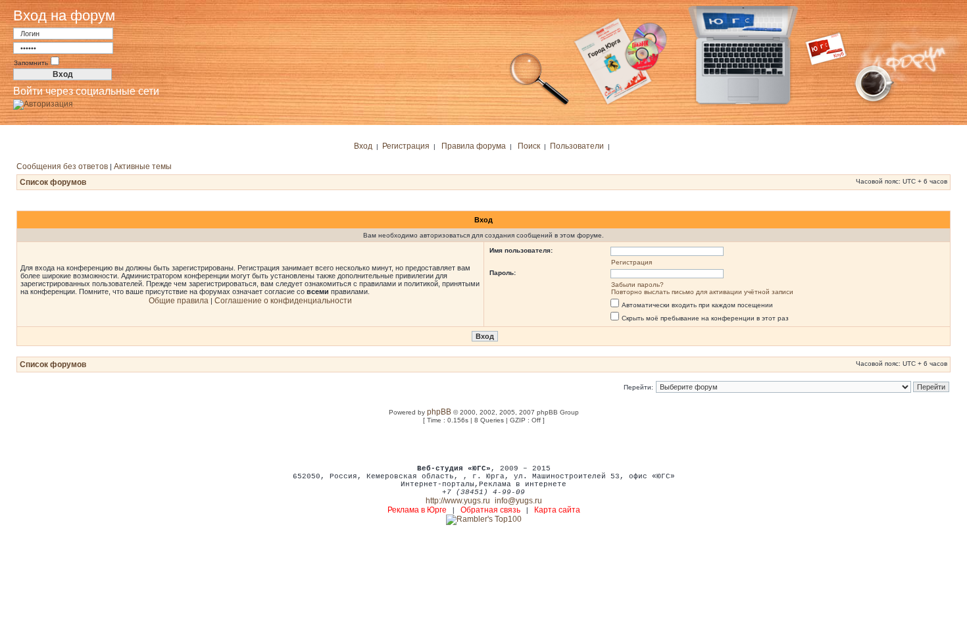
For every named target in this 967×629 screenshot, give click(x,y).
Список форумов (53, 182)
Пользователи (577, 146)
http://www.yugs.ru (458, 500)
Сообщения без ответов (62, 166)
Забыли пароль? (637, 284)
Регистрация (406, 146)
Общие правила (179, 300)
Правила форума (473, 146)
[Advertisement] (483, 443)
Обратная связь (490, 510)
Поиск (529, 146)
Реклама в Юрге (417, 510)
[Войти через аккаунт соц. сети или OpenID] (43, 102)
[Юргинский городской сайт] (753, 104)
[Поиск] (539, 104)
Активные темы (143, 166)
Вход (363, 146)
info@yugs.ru (518, 500)
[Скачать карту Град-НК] (628, 104)
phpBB (439, 411)
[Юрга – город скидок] (834, 104)
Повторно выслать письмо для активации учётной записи (702, 291)
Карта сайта (557, 510)
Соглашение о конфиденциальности (283, 300)
